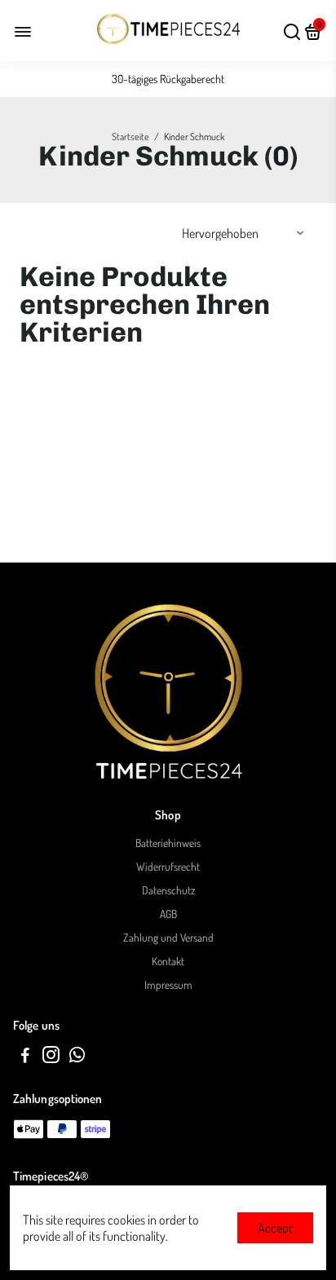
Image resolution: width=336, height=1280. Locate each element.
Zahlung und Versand (168, 937)
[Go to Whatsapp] (77, 1057)
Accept (275, 1228)
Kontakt (168, 961)
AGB (168, 913)
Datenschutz (168, 890)
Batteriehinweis (168, 843)
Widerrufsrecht (168, 866)
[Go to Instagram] (51, 1057)
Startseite (130, 136)
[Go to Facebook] (25, 1057)
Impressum (168, 984)
